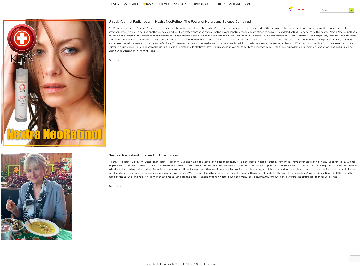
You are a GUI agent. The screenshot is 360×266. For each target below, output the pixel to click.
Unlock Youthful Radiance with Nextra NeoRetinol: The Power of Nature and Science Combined (180, 22)
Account (235, 3)
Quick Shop (131, 3)
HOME (115, 3)
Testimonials (200, 3)
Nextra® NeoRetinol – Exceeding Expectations (144, 155)
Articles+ (179, 3)
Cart (247, 3)
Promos (164, 3)
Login (300, 9)
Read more (115, 60)
